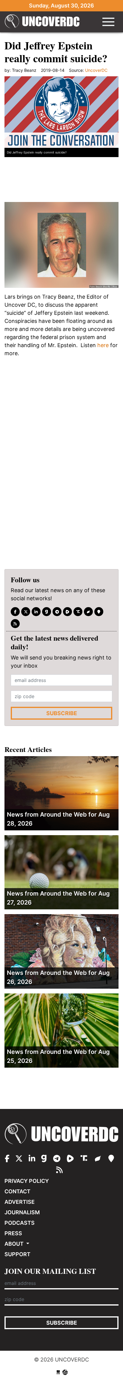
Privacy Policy (26, 1181)
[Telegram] (57, 611)
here (103, 345)
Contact (17, 1191)
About (14, 1244)
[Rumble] (67, 611)
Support (17, 1254)
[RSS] (15, 623)
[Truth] (77, 611)
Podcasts (19, 1223)
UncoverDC (42, 21)
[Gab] (46, 611)
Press (13, 1233)
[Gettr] (88, 611)
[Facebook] (15, 611)
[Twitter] (25, 611)
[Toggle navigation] (108, 22)
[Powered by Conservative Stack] (65, 1372)
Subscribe (61, 713)
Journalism (22, 1212)
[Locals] (98, 611)
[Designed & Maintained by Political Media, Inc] (58, 1372)
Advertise (19, 1202)
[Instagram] (36, 611)
